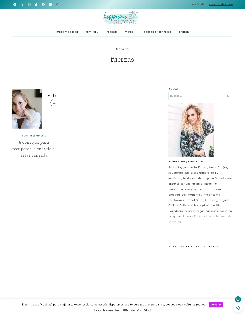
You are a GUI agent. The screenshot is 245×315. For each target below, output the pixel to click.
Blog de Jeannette (34, 135)
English (184, 31)
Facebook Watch (206, 216)
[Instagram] (29, 4)
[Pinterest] (50, 4)
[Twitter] (22, 4)
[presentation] (34, 109)
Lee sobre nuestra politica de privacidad (122, 310)
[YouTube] (43, 4)
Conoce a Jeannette (157, 31)
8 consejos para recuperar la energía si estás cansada (34, 149)
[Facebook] (15, 4)
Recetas (112, 31)
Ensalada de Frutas (221, 4)
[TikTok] (36, 4)
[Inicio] (117, 49)
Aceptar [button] (216, 304)
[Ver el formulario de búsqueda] (57, 4)
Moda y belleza (67, 31)
